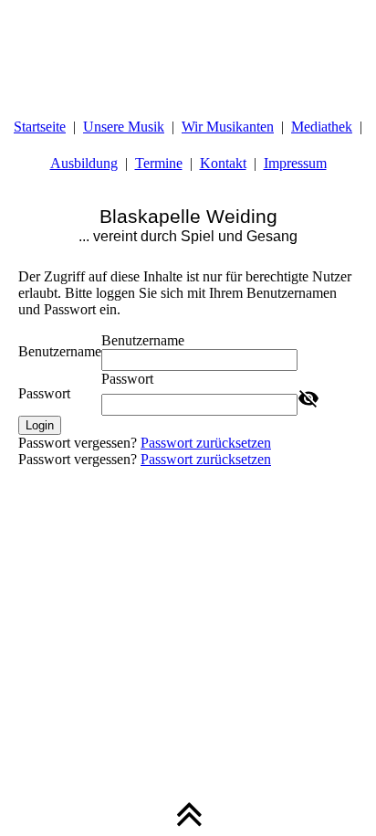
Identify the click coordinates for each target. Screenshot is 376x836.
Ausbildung (84, 163)
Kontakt (223, 163)
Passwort (44, 393)
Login (40, 425)
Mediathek (321, 126)
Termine (159, 163)
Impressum (295, 163)
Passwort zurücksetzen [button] (206, 442)
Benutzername (59, 351)
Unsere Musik (123, 126)
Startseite (40, 126)
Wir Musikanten (228, 126)
